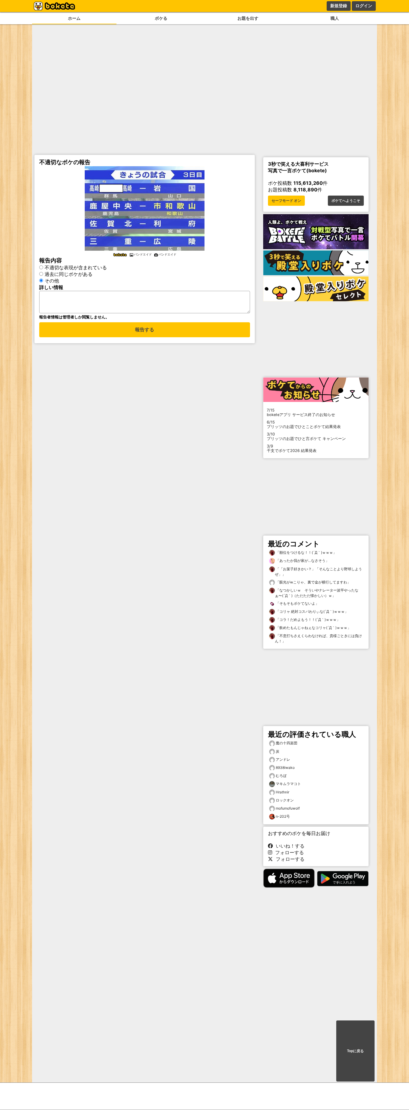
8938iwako (285, 767)
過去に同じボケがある (69, 274)
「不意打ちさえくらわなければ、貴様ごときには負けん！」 (318, 638)
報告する (144, 329)
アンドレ (283, 759)
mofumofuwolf (288, 808)
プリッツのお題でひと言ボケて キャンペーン (306, 436)
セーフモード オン (286, 201)
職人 (335, 18)
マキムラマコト (288, 783)
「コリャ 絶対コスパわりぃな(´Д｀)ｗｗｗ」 (311, 611)
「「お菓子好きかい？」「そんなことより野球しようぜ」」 (318, 572)
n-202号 (283, 816)
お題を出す (247, 18)
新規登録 (338, 5)
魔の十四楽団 (286, 743)
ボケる (161, 18)
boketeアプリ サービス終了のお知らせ (301, 412)
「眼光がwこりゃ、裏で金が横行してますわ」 (313, 582)
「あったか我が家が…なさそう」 (302, 560)
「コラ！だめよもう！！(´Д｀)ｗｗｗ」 (307, 619)
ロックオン (285, 800)
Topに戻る (355, 1051)
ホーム (74, 18)
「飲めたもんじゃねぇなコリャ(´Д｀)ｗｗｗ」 (313, 627)
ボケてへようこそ (345, 201)
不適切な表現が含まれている (76, 267)
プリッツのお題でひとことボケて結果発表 (304, 424)
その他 (52, 281)
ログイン (363, 5)
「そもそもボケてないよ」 (297, 603)
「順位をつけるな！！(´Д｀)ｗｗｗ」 (306, 552)
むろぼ (281, 775)
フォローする (288, 852)
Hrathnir (282, 792)
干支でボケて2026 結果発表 (291, 448)
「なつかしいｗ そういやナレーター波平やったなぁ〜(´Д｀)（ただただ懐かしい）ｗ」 (316, 593)
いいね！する (289, 846)
